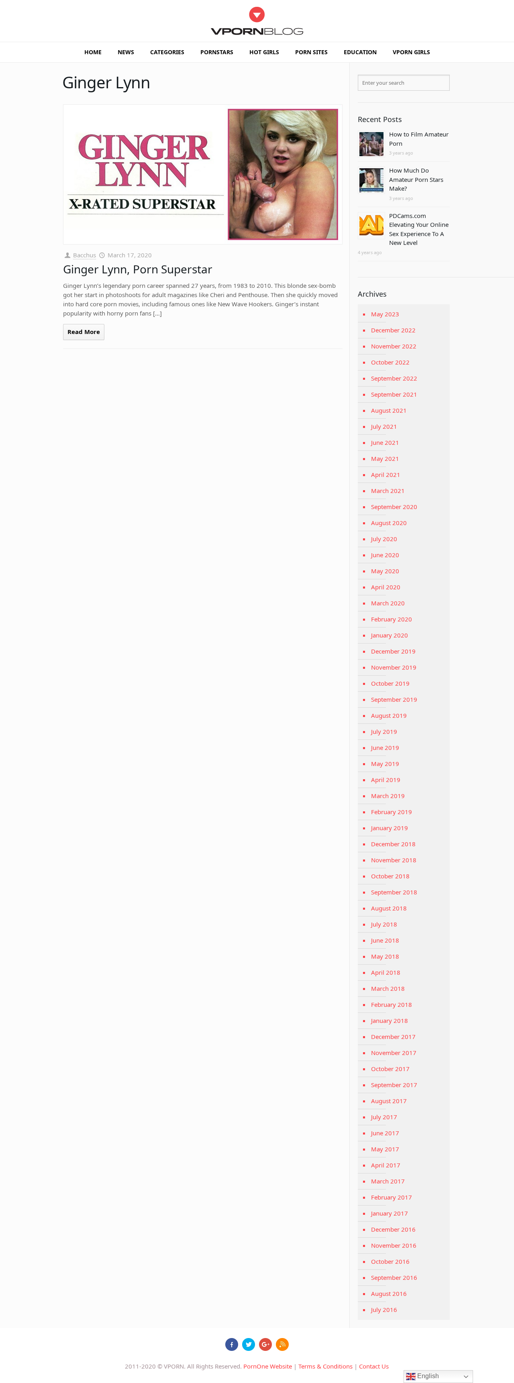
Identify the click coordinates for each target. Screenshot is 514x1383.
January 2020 (389, 635)
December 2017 (393, 1037)
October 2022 (390, 362)
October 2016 (390, 1261)
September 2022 (394, 378)
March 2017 (388, 1181)
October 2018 (390, 876)
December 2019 (393, 651)
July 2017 (384, 1117)
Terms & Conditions (325, 1366)
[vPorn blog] (257, 21)
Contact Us (374, 1366)
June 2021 (385, 442)
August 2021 (389, 410)
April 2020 (385, 587)
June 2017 (385, 1133)
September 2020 (394, 507)
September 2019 (394, 699)
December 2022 (393, 330)
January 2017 (389, 1213)
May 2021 (385, 458)
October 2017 (390, 1069)
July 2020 (384, 539)
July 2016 (384, 1310)
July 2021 (384, 426)
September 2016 (394, 1277)
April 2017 (385, 1165)
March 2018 (388, 988)
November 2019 (393, 667)
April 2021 (385, 475)
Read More (83, 332)
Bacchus (84, 255)
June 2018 (385, 940)
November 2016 (393, 1245)
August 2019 (389, 715)
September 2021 (394, 394)
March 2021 (388, 491)
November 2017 (393, 1053)
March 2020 (388, 603)
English (427, 1376)
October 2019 (390, 683)
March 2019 (388, 796)
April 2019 (385, 780)
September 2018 (394, 892)
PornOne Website (267, 1366)
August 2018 (389, 908)
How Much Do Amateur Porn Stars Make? (416, 179)
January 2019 (389, 828)
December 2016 (393, 1229)
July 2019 (384, 731)
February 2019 (391, 812)
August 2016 (389, 1293)
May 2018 (385, 956)
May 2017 (385, 1149)
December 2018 (393, 844)
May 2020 (385, 571)
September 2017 (394, 1085)
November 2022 (393, 346)
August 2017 (389, 1101)
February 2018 (391, 1004)
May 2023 (385, 314)
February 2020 (391, 619)
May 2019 (385, 764)
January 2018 (389, 1020)
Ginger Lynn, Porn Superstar (137, 269)
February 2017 (391, 1197)
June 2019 (385, 747)
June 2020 (385, 555)
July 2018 (384, 924)
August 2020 (389, 523)
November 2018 (393, 860)
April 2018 (385, 972)
